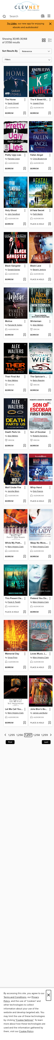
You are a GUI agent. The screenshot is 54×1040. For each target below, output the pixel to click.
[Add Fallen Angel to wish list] (49, 169)
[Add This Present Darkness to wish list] (24, 612)
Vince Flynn (12, 657)
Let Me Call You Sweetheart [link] (14, 709)
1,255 (11, 735)
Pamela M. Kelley (15, 325)
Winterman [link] (35, 321)
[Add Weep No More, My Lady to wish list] (49, 557)
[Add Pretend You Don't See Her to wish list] (49, 612)
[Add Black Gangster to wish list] (24, 280)
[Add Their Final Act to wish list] (24, 390)
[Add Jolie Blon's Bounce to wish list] (49, 723)
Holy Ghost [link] (11, 210)
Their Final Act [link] (12, 376)
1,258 (36, 735)
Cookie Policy (26, 1031)
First (10, 742)
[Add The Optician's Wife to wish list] (49, 390)
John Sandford (14, 214)
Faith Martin (38, 214)
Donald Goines (14, 269)
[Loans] (43, 16)
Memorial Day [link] (12, 654)
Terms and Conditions (15, 997)
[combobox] (21, 16)
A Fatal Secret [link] (37, 210)
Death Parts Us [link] (12, 432)
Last (46, 742)
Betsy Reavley (39, 380)
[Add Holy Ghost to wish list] (24, 224)
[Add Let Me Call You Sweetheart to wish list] (24, 723)
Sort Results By (10, 51)
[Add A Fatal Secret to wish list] (49, 224)
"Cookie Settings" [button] (24, 1020)
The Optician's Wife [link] (39, 376)
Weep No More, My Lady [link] (39, 543)
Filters (7, 59)
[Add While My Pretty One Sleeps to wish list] (24, 557)
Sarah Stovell (13, 103)
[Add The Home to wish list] (24, 113)
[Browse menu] (49, 16)
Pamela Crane (14, 159)
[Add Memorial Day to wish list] (24, 667)
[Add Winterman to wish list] (49, 335)
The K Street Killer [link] (39, 99)
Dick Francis (38, 491)
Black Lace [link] (35, 266)
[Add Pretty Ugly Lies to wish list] (24, 169)
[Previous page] (5, 735)
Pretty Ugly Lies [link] (13, 155)
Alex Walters (38, 325)
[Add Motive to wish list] (24, 335)
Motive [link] (8, 321)
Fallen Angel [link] (36, 155)
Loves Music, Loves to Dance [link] (39, 654)
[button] (44, 41)
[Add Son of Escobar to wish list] (49, 446)
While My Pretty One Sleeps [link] (14, 543)
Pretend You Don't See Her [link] (39, 598)
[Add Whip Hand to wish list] (49, 501)
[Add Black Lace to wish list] (49, 280)
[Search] (4, 16)
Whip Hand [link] (36, 487)
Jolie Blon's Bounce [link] (39, 709)
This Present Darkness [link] (14, 598)
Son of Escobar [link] (38, 432)
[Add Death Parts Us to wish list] (24, 446)
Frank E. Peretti (14, 602)
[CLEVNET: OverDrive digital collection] (27, 6)
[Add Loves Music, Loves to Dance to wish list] (49, 667)
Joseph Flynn (38, 103)
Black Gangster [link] (13, 266)
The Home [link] (10, 99)
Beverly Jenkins (39, 269)
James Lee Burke (40, 713)
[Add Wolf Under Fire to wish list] (24, 501)
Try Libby (12, 23)
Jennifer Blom (13, 491)
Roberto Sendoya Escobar (41, 436)
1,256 (19, 735)
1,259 (44, 735)
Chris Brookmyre (40, 159)
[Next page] (51, 735)
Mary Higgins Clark (16, 547)
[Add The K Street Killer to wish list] (49, 113)
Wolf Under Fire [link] (13, 487)
